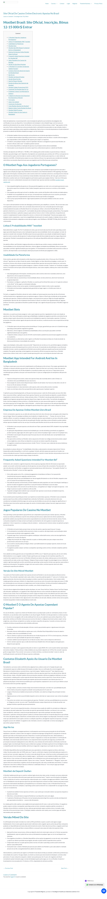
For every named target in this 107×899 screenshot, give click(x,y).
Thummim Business (85, 3)
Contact (62, 3)
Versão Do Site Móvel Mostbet (17, 64)
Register (74, 3)
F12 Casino (11, 100)
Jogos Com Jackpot (13, 102)
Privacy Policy (98, 3)
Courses (53, 3)
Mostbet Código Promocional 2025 (18, 87)
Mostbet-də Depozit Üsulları (16, 77)
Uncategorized (18, 16)
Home (47, 3)
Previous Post (8, 868)
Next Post (64, 868)
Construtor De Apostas (14, 104)
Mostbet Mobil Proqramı (15, 110)
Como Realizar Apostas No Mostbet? (18, 106)
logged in (12, 877)
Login (68, 3)
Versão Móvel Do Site (14, 79)
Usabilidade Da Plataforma (15, 43)
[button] (56, 3)
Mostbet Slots (12, 46)
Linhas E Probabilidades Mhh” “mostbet (19, 41)
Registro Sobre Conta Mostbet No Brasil (19, 108)
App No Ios (11, 75)
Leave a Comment (8, 16)
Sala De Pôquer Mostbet (15, 81)
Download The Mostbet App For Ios (18, 89)
